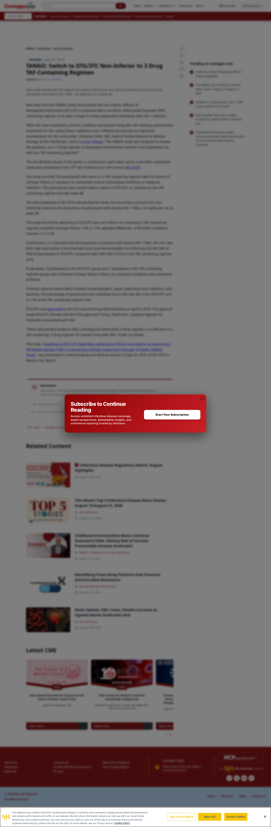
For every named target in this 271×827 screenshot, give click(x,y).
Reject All (210, 816)
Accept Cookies (236, 816)
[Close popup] (202, 398)
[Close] (265, 816)
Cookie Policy (122, 823)
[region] (135, 817)
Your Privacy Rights (181, 816)
